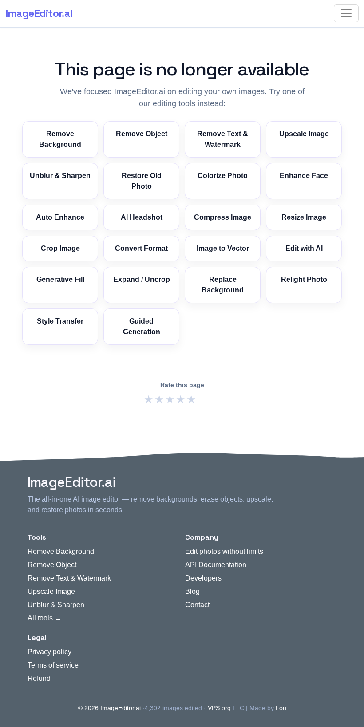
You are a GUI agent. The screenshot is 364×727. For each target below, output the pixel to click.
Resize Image (303, 217)
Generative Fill (60, 279)
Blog (192, 591)
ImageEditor (38, 13)
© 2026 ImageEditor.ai (109, 707)
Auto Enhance (60, 217)
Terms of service (53, 665)
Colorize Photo (223, 175)
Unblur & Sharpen (60, 175)
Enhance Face (304, 175)
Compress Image (222, 217)
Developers (203, 578)
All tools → (45, 618)
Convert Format (141, 248)
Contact (197, 604)
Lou (281, 707)
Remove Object (141, 134)
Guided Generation (141, 326)
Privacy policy (49, 652)
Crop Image (60, 248)
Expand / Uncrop (141, 279)
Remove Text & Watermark (222, 139)
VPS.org (219, 707)
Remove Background (60, 139)
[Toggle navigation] (346, 13)
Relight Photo (304, 279)
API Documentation (215, 565)
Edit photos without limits (224, 551)
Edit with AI (304, 248)
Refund (39, 678)
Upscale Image (304, 134)
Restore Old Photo (142, 181)
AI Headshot (141, 217)
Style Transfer (60, 321)
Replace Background (223, 285)
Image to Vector (223, 248)
